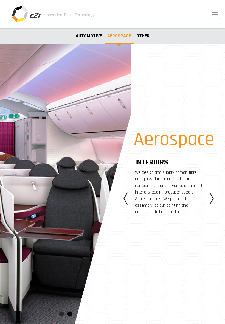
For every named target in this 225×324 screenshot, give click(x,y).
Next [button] (212, 198)
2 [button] (69, 314)
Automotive (89, 36)
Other (143, 36)
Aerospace (119, 36)
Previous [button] (126, 198)
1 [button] (61, 314)
